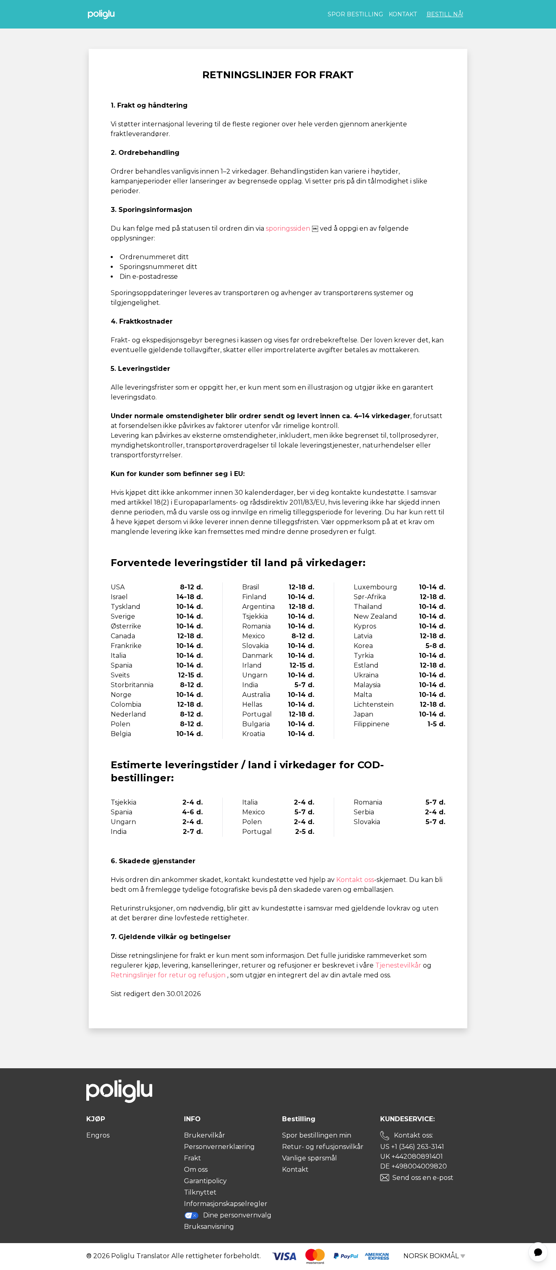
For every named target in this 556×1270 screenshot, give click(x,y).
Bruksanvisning (209, 1226)
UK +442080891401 (411, 1156)
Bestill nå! (445, 14)
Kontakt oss (355, 880)
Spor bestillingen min (316, 1135)
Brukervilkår (204, 1135)
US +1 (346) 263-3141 (412, 1147)
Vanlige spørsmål (309, 1158)
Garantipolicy (205, 1181)
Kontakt (403, 14)
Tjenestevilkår (399, 965)
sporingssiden (289, 228)
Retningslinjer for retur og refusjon (169, 975)
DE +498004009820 (413, 1166)
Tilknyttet (200, 1192)
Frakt (192, 1158)
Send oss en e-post (422, 1178)
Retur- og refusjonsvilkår (322, 1147)
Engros (97, 1135)
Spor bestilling (355, 14)
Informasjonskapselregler (225, 1204)
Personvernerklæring (219, 1147)
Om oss (196, 1169)
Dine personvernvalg (237, 1215)
